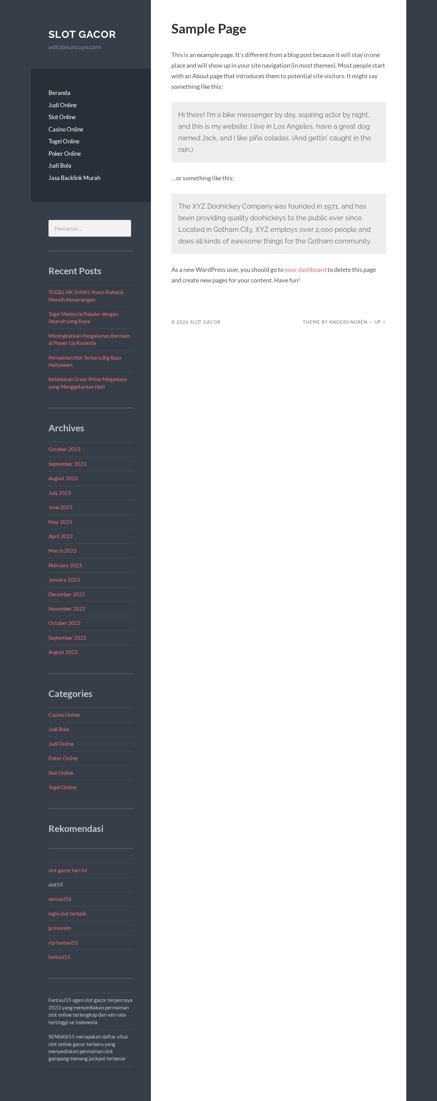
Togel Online (64, 141)
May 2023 (60, 522)
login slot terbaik (67, 913)
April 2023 (60, 536)
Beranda (59, 92)
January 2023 (64, 579)
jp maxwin (59, 928)
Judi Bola (59, 165)
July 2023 (59, 493)
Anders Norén (348, 322)
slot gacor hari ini (67, 870)
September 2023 (67, 464)
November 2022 (66, 608)
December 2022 (66, 594)
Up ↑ (380, 322)
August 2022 (63, 652)
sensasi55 (59, 899)
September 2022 (67, 638)
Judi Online (62, 105)
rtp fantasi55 (63, 942)
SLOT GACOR (82, 34)
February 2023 (65, 565)
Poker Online (64, 153)
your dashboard (305, 269)
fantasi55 (59, 957)
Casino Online (65, 129)
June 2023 (60, 507)
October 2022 (64, 623)
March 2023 (62, 550)
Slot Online (62, 117)
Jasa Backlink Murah (74, 177)
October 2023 (64, 449)
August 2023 (63, 478)
